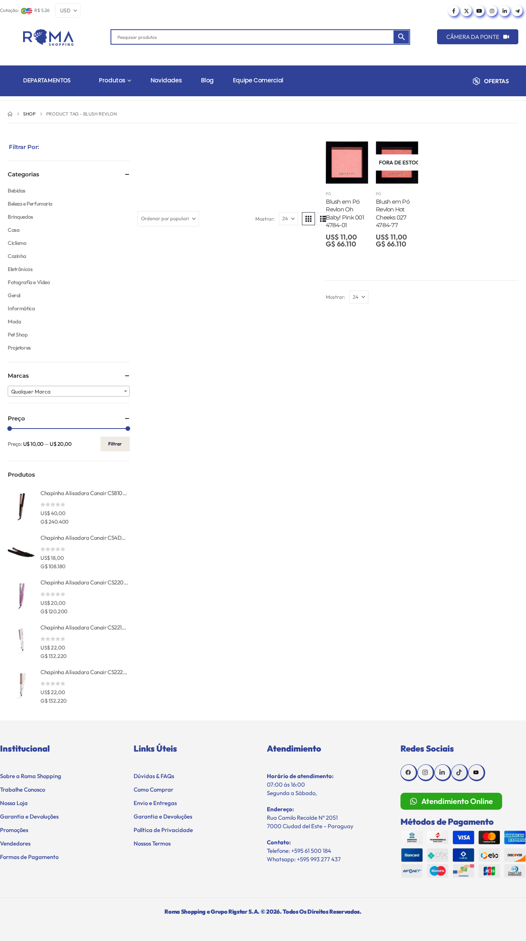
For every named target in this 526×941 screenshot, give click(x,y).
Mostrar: (265, 219)
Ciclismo (17, 242)
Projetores (19, 347)
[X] (466, 10)
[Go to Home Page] (10, 114)
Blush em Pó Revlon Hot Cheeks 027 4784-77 (392, 213)
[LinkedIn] (504, 10)
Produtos (112, 80)
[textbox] (68, 391)
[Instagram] (491, 10)
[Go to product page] (21, 506)
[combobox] (69, 391)
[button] (308, 218)
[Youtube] (479, 10)
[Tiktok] (459, 772)
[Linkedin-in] (442, 772)
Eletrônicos (20, 269)
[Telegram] (517, 10)
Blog (207, 80)
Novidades (166, 80)
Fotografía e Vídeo (29, 282)
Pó (328, 193)
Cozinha (17, 256)
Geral (14, 295)
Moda (14, 321)
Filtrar (115, 444)
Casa (13, 229)
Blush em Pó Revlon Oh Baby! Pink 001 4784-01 (345, 213)
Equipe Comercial (258, 80)
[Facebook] (453, 10)
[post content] (347, 162)
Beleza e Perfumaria (30, 203)
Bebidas (16, 190)
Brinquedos (20, 216)
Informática (21, 308)
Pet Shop (18, 334)
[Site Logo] (48, 37)
